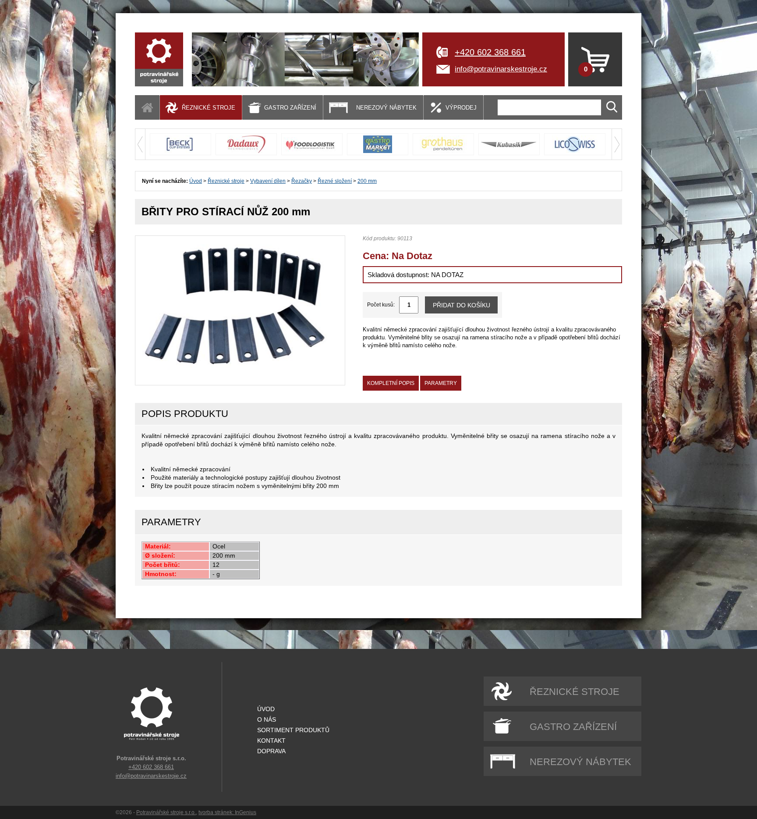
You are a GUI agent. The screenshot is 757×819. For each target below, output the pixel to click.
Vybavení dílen (268, 181)
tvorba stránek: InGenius (227, 812)
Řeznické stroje (226, 181)
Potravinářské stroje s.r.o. (166, 812)
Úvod (195, 181)
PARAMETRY (440, 383)
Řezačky (301, 181)
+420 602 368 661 (490, 52)
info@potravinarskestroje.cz (501, 69)
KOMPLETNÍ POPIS (390, 383)
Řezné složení (335, 181)
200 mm (367, 181)
